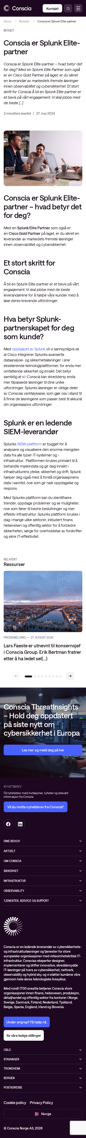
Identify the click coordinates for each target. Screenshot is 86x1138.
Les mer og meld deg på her (43, 750)
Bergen (9, 1078)
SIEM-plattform (29, 444)
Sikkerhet (11, 870)
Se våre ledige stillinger (23, 1035)
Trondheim (12, 1068)
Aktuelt (9, 851)
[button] (70, 676)
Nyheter (24, 21)
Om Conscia (12, 861)
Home (7, 21)
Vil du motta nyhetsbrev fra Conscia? (35, 807)
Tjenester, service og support (26, 900)
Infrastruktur (15, 880)
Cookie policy (15, 1102)
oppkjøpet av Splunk (28, 349)
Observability (14, 890)
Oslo (7, 1049)
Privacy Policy (41, 1102)
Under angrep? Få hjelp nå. (26, 1022)
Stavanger (11, 1059)
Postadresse (13, 1087)
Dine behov (12, 841)
